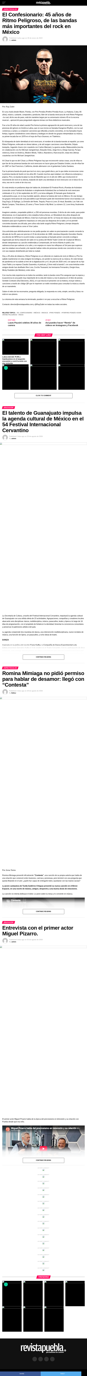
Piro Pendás (55, 313)
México (37, 313)
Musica (45, 313)
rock (21, 315)
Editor (13, 693)
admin (13, 40)
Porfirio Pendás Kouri (71, 313)
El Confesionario (25, 313)
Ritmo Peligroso (10, 315)
